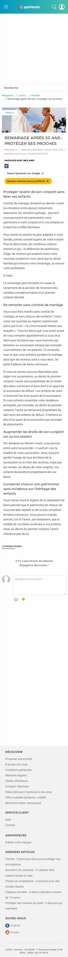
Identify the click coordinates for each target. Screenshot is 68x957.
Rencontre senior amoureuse (23, 803)
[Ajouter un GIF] (23, 599)
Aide (8, 819)
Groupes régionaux (17, 786)
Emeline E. (10, 149)
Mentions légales (16, 775)
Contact (10, 825)
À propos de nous (16, 764)
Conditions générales (18, 770)
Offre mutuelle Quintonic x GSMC (25, 797)
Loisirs (22, 95)
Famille (35, 95)
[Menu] (6, 6)
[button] (54, 7)
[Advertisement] (34, 48)
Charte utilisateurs (16, 780)
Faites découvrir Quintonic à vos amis (28, 792)
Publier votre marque (18, 842)
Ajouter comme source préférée (26, 181)
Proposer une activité (18, 759)
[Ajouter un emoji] (16, 599)
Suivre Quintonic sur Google (23, 173)
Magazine (7, 95)
